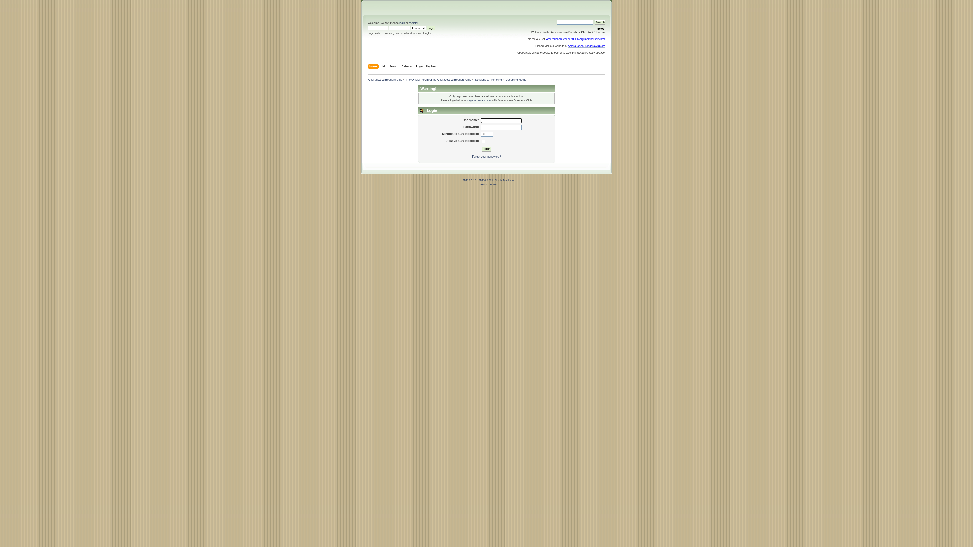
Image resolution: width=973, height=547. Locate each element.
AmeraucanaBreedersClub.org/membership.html (575, 39)
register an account (479, 100)
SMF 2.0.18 (469, 180)
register (413, 22)
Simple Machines (504, 180)
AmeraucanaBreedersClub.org (586, 45)
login (402, 22)
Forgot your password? (486, 156)
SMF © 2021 (485, 180)
